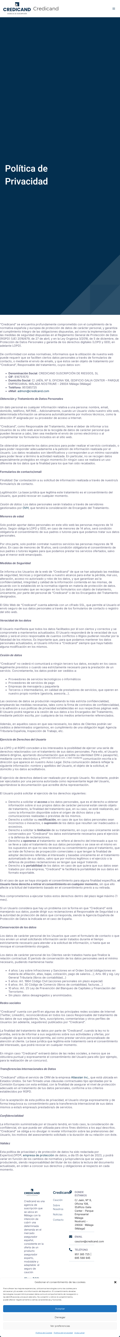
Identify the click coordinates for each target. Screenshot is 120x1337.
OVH (26, 508)
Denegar (60, 1317)
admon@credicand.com (33, 391)
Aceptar (60, 1308)
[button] (115, 1282)
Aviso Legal (79, 1333)
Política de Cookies (44, 1333)
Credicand (46, 8)
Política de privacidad (63, 1333)
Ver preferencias (60, 1325)
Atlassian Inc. (80, 1077)
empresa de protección (38, 1155)
